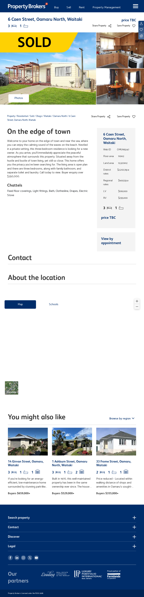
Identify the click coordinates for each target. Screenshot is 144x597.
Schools (53, 304)
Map (20, 304)
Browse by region (120, 418)
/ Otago (38, 116)
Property (11, 116)
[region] (72, 348)
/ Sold (31, 116)
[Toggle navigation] (132, 6)
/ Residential (22, 116)
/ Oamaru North (59, 116)
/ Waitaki (46, 116)
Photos (18, 98)
